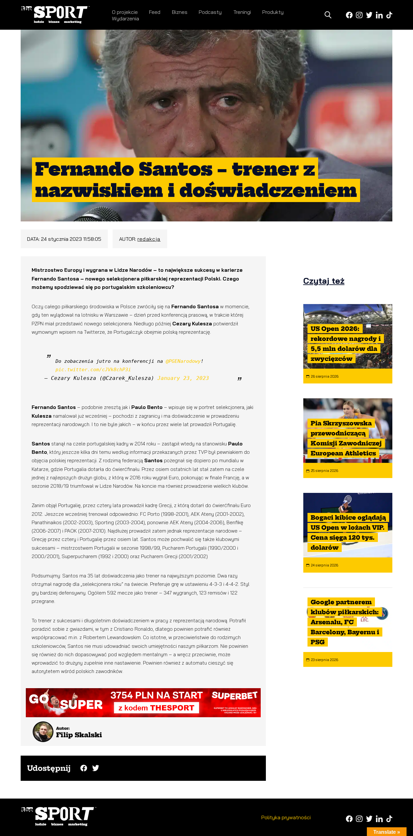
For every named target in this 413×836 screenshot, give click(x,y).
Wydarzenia (125, 18)
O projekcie (125, 12)
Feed (154, 12)
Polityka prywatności (286, 817)
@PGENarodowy (183, 361)
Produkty (273, 12)
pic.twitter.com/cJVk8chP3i (93, 369)
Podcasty (210, 12)
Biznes (179, 12)
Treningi (242, 12)
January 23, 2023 (183, 378)
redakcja (149, 239)
